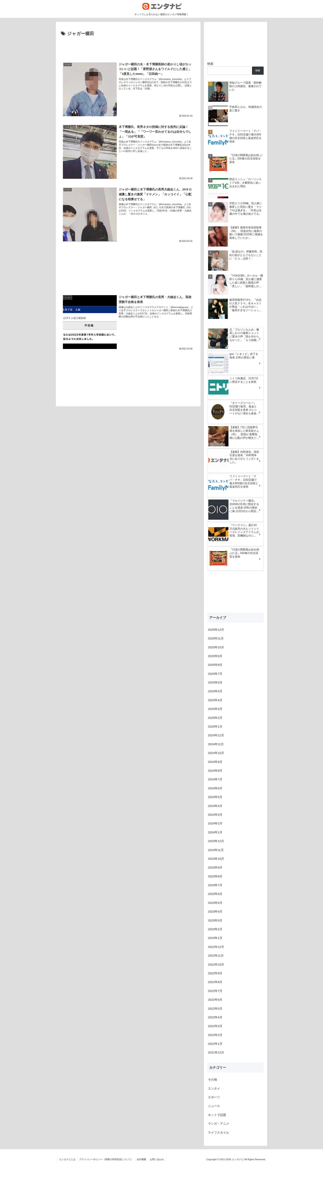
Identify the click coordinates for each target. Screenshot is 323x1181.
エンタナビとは (67, 1159)
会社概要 (141, 1159)
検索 (210, 63)
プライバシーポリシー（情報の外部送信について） (106, 1159)
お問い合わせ (157, 1159)
